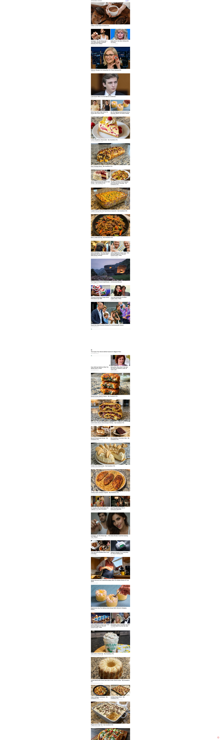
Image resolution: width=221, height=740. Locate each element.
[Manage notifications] (218, 737)
